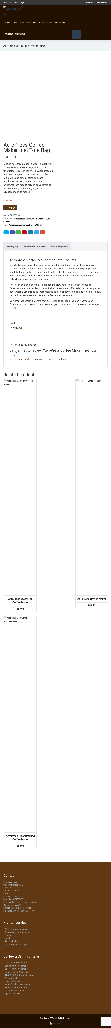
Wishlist (90, 2)
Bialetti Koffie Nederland (16, 966)
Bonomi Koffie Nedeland (16, 972)
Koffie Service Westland (16, 987)
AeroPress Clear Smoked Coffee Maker (20, 837)
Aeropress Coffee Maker (30, 225)
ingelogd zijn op (28, 359)
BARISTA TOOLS (45, 23)
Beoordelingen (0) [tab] (59, 246)
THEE (15, 23)
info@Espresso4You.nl (19, 893)
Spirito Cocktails (12, 993)
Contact (9, 935)
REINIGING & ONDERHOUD (15, 34)
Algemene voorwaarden (16, 929)
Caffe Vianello (11, 978)
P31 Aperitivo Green (14, 990)
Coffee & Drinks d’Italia (16, 962)
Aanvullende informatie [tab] (34, 246)
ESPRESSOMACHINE (28, 23)
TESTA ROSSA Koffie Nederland (20, 975)
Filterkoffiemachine (35, 219)
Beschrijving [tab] (12, 246)
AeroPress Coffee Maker (91, 598)
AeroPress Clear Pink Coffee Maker (20, 600)
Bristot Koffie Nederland (16, 969)
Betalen (8, 938)
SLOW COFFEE (61, 23)
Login (22, 2)
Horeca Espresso (13, 981)
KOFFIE (7, 23)
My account (102, 2)
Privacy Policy (11, 941)
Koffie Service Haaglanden (17, 984)
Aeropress (20, 219)
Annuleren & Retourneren (17, 932)
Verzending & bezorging (16, 944)
